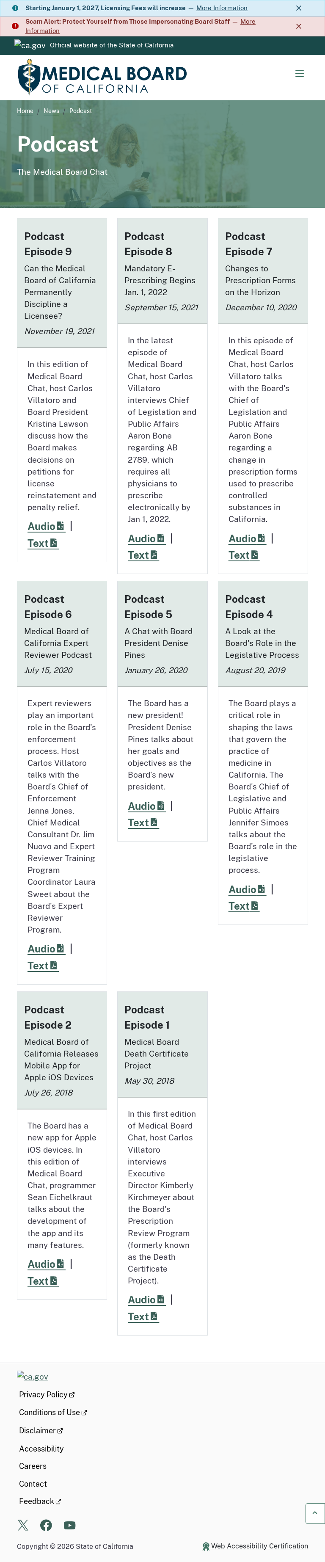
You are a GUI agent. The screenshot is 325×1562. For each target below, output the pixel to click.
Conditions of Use (49, 1412)
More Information (222, 7)
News (51, 110)
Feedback (36, 1501)
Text (47, 542)
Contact (33, 1483)
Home (25, 110)
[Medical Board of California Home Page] (101, 77)
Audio (51, 525)
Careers (33, 1466)
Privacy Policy (43, 1394)
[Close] (298, 8)
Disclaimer (37, 1430)
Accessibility (41, 1448)
